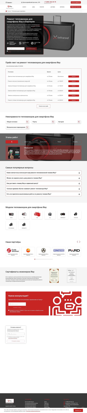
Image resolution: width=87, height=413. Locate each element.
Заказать (74, 76)
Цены (33, 6)
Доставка (53, 6)
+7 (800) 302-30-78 (50, 2)
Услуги (24, 6)
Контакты (62, 6)
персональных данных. (15, 311)
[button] (77, 241)
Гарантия (42, 6)
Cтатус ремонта (76, 2)
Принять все (78, 410)
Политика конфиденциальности (33, 411)
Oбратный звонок (75, 6)
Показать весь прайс (43, 106)
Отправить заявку (31, 48)
